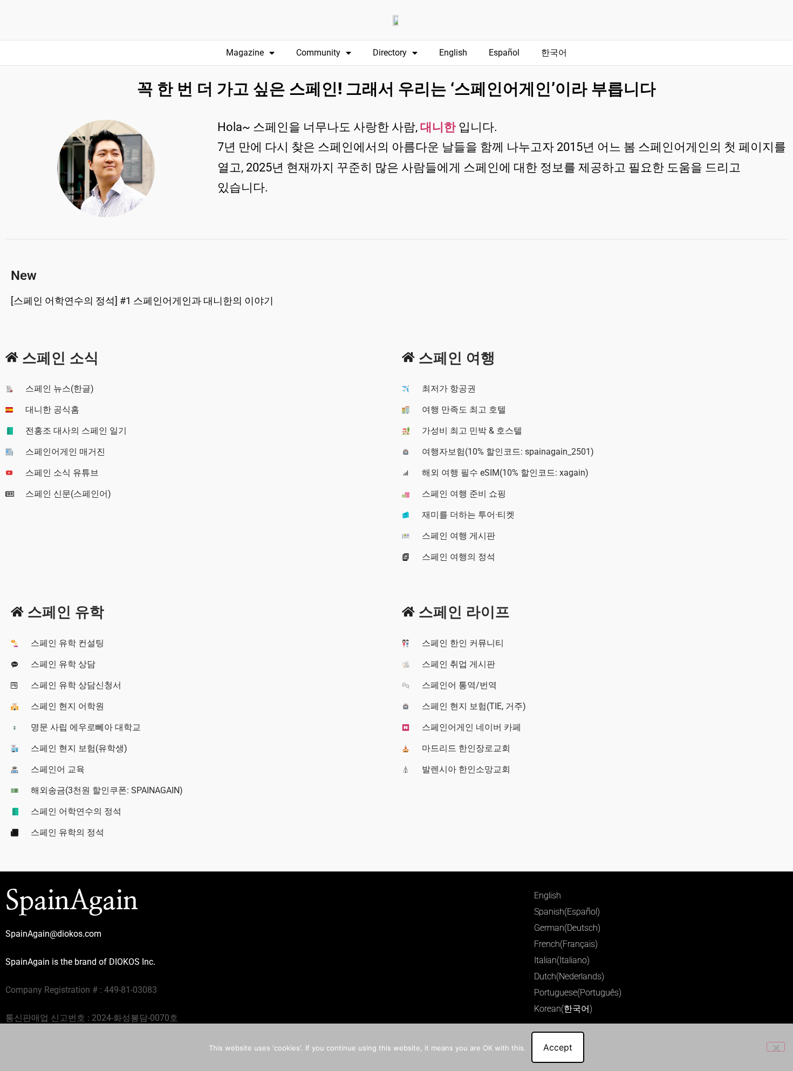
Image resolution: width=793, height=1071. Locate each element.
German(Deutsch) (567, 928)
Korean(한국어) (563, 1009)
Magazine (245, 52)
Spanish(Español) (567, 912)
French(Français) (566, 944)
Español (504, 52)
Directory (390, 52)
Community (318, 52)
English (453, 52)
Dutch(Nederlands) (569, 976)
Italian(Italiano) (562, 960)
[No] (776, 1047)
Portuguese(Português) (577, 992)
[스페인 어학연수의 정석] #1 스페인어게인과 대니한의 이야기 (142, 300)
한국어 (554, 52)
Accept (557, 1047)
